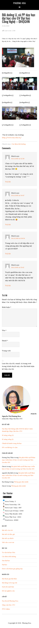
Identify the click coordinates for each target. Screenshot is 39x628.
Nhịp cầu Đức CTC (8, 605)
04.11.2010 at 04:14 (18, 238)
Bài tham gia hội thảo (9, 579)
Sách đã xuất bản (8, 587)
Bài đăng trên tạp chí (9, 583)
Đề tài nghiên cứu (8, 591)
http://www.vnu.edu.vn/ (11, 137)
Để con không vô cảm (9, 447)
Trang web (6, 351)
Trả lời (8, 182)
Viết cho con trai (8, 542)
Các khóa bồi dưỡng (19, 144)
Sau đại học (6, 560)
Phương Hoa (19, 3)
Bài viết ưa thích (7, 538)
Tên (4, 330)
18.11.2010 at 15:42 (17, 267)
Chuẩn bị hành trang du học (12, 443)
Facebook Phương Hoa (10, 601)
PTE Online (6, 609)
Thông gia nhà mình (21, 482)
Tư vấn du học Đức (8, 552)
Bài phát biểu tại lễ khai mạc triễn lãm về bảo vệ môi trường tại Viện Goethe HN (18, 460)
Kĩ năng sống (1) (7, 439)
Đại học (4, 565)
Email (5, 341)
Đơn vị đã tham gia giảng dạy (12, 569)
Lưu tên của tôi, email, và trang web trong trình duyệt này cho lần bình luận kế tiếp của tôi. (18, 366)
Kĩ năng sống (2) (8, 435)
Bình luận (6, 307)
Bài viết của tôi (7, 530)
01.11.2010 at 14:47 (17, 195)
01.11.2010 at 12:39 (17, 159)
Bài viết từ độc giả (8, 534)
